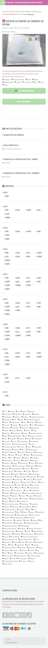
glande (6, 468)
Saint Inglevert (15, 536)
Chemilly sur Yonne (35, 436)
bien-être (6, 425)
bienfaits (15, 425)
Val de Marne (20, 553)
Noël (29, 507)
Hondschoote (18, 479)
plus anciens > (24, 101)
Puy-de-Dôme (8, 520)
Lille (12, 487)
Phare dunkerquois (22, 515)
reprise (28, 531)
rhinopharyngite (28, 534)
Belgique (31, 422)
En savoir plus (25, 90)
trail (38, 550)
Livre (35, 82)
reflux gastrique (24, 526)
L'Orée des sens (8, 485)
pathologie (41, 512)
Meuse (6, 501)
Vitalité (13, 558)
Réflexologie (19, 523)
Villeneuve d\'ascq (34, 555)
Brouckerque (35, 427)
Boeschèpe (15, 427)
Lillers (18, 487)
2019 (5, 349)
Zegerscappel (8, 564)
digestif (14, 452)
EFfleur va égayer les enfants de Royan (23, 22)
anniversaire (7, 414)
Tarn (15, 547)
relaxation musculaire (34, 528)
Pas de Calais (37, 447)
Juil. (39, 210)
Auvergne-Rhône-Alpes (33, 419)
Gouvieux (27, 468)
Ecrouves (19, 455)
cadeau (21, 430)
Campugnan (16, 433)
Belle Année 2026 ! (11, 145)
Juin (7, 213)
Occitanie (21, 509)
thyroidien (15, 550)
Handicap (16, 474)
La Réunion (7, 534)
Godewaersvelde (16, 468)
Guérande (7, 474)
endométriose (8, 460)
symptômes (7, 547)
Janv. (7, 238)
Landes (18, 485)
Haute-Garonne (35, 474)
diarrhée (6, 452)
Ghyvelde (31, 466)
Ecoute (12, 455)
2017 (5, 392)
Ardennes (36, 414)
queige (35, 520)
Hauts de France (9, 477)
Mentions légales (11, 642)
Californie (7, 433)
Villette (6, 558)
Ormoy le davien (9, 512)
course (32, 444)
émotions (18, 458)
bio (32, 425)
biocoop (6, 427)
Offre (28, 509)
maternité (39, 496)
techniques (32, 547)
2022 (5, 274)
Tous (5, 411)
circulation (13, 438)
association (7, 419)
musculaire (34, 504)
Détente (16, 449)
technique (23, 547)
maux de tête (14, 498)
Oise (34, 509)
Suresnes (36, 545)
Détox (23, 449)
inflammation (26, 482)
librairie (6, 487)
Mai (7, 196)
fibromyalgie (23, 463)
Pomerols (7, 517)
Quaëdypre (18, 520)
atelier (21, 419)
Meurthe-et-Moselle (37, 498)
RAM (41, 520)
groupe (36, 471)
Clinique (21, 438)
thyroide (6, 550)
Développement (33, 449)
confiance (7, 441)
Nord (35, 507)
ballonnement (15, 422)
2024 (5, 227)
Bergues (39, 422)
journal (42, 482)
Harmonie (24, 474)
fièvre (32, 463)
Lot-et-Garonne (17, 490)
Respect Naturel (38, 531)
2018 (5, 374)
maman (22, 496)
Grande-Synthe (8, 471)
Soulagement (39, 542)
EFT (11, 458)
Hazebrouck (32, 477)
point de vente (35, 515)
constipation (34, 441)
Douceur (21, 452)
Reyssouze (17, 534)
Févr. (7, 235)
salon (36, 539)
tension (40, 547)
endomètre (35, 458)
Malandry (14, 496)
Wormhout (24, 561)
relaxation (22, 528)
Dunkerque (39, 452)
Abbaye (12, 411)
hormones (29, 479)
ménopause (24, 498)
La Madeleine (35, 490)
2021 (5, 299)
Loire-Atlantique (34, 487)
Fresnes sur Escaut (19, 466)
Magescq (6, 493)
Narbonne (15, 507)
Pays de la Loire (8, 515)
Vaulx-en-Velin (8, 555)
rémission (20, 531)
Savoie (22, 542)
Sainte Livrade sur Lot (10, 539)
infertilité (16, 482)
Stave (11, 545)
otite (18, 512)
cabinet (13, 430)
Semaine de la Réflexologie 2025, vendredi (21, 173)
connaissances (23, 441)
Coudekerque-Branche (20, 444)
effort (5, 458)
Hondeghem (7, 479)
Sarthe (15, 542)
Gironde (39, 466)
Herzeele (41, 477)
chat (25, 436)
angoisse (32, 411)
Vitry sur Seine (22, 558)
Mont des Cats (23, 501)
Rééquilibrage (8, 523)
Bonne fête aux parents (14, 135)
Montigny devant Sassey (11, 504)
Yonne (32, 561)
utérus (11, 553)
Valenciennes (40, 553)
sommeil (29, 542)
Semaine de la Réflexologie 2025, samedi (21, 159)
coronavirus (7, 444)
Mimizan (13, 501)
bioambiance (40, 425)
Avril (39, 256)
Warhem (32, 558)
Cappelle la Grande (36, 433)
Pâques (25, 512)
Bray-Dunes (24, 427)
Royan (42, 82)
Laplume (26, 485)
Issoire (35, 482)
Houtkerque (38, 479)
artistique (17, 417)
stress (5, 85)
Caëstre (28, 430)
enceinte (26, 458)
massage (30, 496)
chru (5, 438)
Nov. (18, 231)
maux (5, 498)
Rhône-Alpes (39, 534)
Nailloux (6, 507)
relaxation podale (9, 531)
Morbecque (25, 504)
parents (32, 512)
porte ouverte (30, 517)
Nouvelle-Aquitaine (10, 509)
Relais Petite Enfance (10, 528)
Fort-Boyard (27, 82)
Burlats (6, 430)
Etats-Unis (35, 460)
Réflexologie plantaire (10, 526)
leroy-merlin (35, 485)
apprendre (7, 79)
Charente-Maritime (18, 79)
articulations (7, 417)
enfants (19, 82)
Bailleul (6, 422)
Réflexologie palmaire (32, 523)
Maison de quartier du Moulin (33, 493)
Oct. (28, 252)
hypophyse (7, 482)
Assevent (25, 417)
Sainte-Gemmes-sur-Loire (30, 536)
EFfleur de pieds (9, 82)
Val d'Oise (30, 553)
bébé (24, 422)
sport (5, 545)
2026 (5, 192)
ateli (15, 419)
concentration (37, 438)
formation (40, 463)
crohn (29, 447)
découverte (7, 449)
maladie (6, 496)
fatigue (15, 463)
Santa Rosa (7, 542)
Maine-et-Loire (16, 493)
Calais (35, 430)
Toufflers (24, 550)
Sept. (18, 210)
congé (14, 441)
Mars (7, 217)
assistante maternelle (37, 417)
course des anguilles (10, 447)
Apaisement (17, 414)
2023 (5, 249)
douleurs (30, 452)
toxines (31, 550)
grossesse (28, 471)
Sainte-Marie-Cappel (26, 539)
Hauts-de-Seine (21, 477)
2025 (5, 206)
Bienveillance (25, 425)
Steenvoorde (20, 545)
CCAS (5, 436)
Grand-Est (36, 468)
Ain (18, 411)
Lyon (26, 490)
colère (29, 79)
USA (5, 553)
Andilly (24, 411)
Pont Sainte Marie (18, 517)
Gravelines (19, 471)
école (5, 455)
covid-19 (21, 447)
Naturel (23, 507)
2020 (5, 324)
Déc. (7, 210)
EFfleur (36, 79)
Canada (25, 433)
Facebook (30, 14)
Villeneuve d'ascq (21, 555)
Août (28, 210)
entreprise (26, 460)
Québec (27, 520)
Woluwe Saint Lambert (11, 561)
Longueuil (7, 490)
